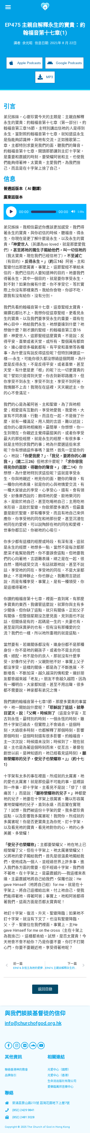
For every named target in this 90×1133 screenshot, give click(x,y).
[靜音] (73, 212)
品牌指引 (10, 1075)
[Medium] (24, 1045)
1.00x (81, 211)
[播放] (11, 211)
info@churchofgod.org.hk (33, 1023)
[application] (45, 211)
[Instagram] (16, 1045)
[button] (8, 6)
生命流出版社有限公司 (62, 1081)
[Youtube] (41, 1045)
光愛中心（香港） (59, 1075)
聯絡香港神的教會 (16, 1069)
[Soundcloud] (32, 1045)
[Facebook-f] (8, 1045)
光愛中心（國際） (59, 1069)
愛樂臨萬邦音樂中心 (60, 1086)
